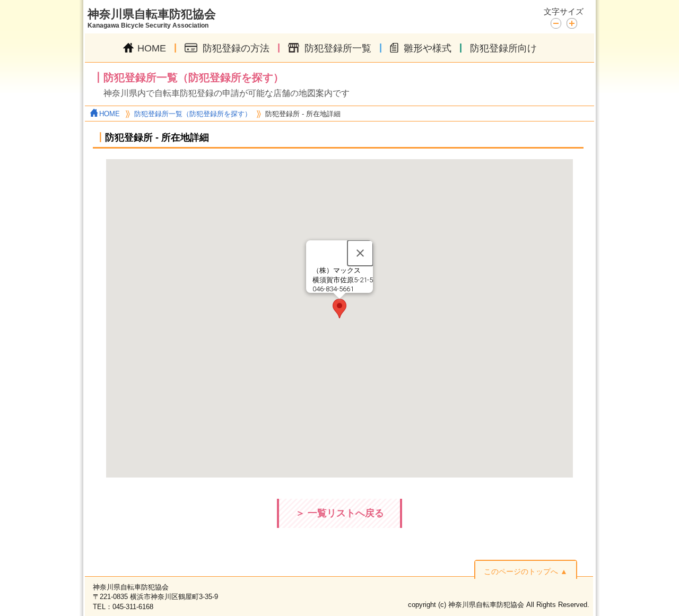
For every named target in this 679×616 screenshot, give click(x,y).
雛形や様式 (427, 48)
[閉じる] (360, 253)
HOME (151, 48)
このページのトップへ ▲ (526, 571)
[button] (339, 308)
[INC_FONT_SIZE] (572, 23)
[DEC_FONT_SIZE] (559, 22)
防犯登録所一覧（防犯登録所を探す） (192, 114)
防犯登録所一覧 (337, 48)
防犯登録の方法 (236, 48)
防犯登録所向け (503, 48)
